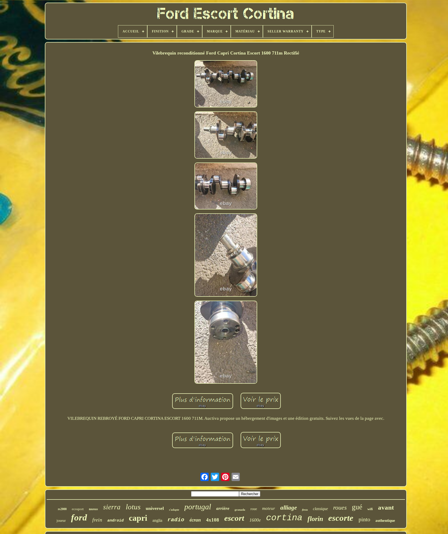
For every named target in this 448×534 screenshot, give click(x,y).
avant (386, 507)
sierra (112, 507)
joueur (61, 521)
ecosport (78, 509)
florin (315, 519)
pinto (364, 519)
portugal (197, 506)
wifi (370, 509)
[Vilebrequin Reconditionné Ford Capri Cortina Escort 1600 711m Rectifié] (226, 84)
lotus (133, 507)
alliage (288, 507)
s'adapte (174, 509)
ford (79, 517)
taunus (93, 509)
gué (357, 507)
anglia (157, 520)
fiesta (305, 509)
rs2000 (62, 509)
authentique (385, 520)
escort (234, 518)
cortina (284, 518)
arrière (222, 508)
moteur (268, 508)
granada (240, 509)
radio (175, 520)
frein (97, 520)
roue (253, 509)
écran (195, 520)
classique (320, 508)
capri (138, 518)
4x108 (212, 520)
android (115, 520)
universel (155, 508)
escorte (340, 518)
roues (340, 507)
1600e (255, 520)
